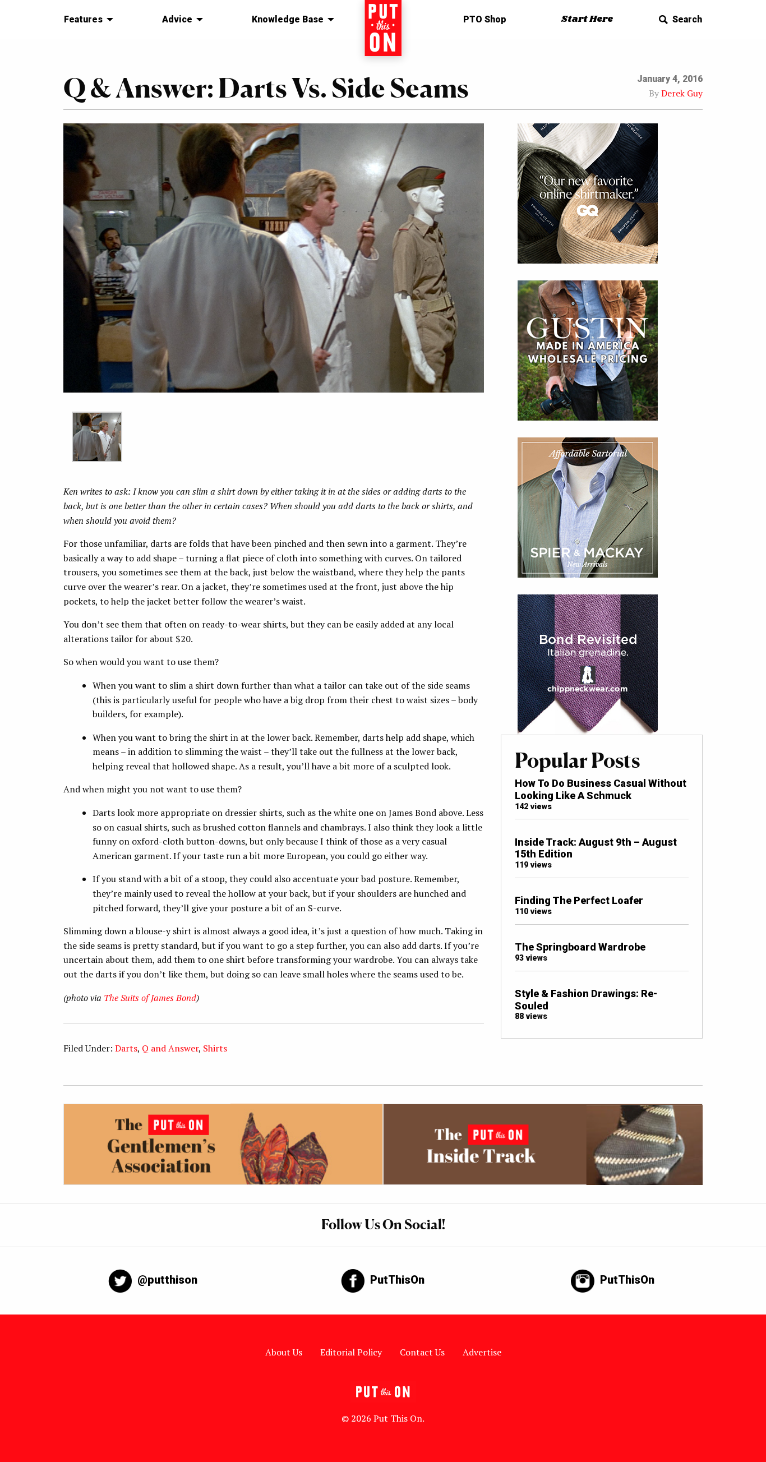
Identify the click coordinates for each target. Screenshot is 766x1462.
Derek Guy (682, 93)
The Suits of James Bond (150, 997)
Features (83, 19)
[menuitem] (85, 19)
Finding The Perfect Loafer (579, 900)
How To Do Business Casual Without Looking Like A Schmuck (600, 789)
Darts (126, 1048)
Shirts (215, 1048)
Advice (177, 19)
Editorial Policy (351, 1352)
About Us (283, 1352)
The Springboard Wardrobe (580, 947)
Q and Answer (170, 1048)
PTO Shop (484, 19)
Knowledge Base (288, 19)
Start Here (587, 19)
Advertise (482, 1352)
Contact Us (422, 1352)
